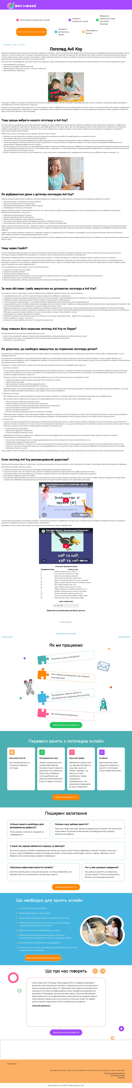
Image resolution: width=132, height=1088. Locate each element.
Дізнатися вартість (66, 797)
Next (107, 1002)
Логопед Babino (124, 637)
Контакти (121, 1077)
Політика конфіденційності (114, 1073)
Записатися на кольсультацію (43, 957)
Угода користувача (118, 1075)
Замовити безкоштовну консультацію (31, 32)
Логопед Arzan (7, 637)
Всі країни (12, 1064)
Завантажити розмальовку (66, 633)
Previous (25, 1002)
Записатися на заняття (66, 725)
